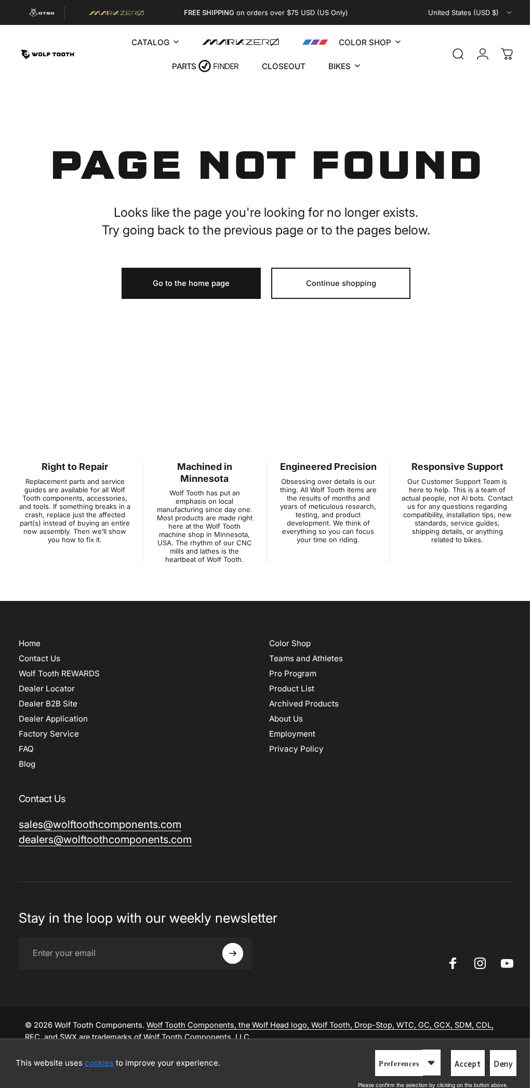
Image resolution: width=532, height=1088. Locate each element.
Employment (288, 734)
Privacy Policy (292, 749)
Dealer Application (53, 719)
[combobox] (470, 12)
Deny (495, 1064)
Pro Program (289, 673)
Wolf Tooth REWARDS (59, 673)
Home (30, 643)
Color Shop (286, 643)
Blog (27, 764)
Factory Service (49, 734)
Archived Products (300, 704)
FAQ (26, 749)
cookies (99, 1063)
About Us (282, 719)
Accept (460, 1064)
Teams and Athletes (302, 658)
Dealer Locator (47, 688)
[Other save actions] (423, 1063)
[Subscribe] (232, 953)
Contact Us (39, 658)
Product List (288, 688)
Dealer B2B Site (48, 704)
